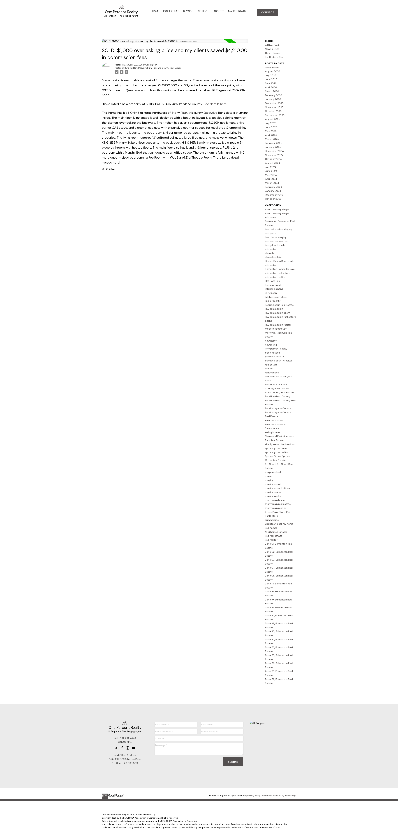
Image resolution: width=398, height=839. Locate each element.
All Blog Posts (272, 45)
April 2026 (271, 87)
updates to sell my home (279, 523)
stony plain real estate (278, 504)
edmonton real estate (277, 273)
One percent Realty (276, 348)
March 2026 (272, 91)
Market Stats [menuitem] (237, 11)
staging (269, 480)
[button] (267, 12)
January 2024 (273, 190)
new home (271, 340)
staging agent (273, 484)
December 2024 (274, 151)
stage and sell (273, 472)
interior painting (274, 289)
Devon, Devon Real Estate (279, 261)
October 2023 (273, 198)
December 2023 (274, 195)
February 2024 (273, 187)
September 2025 (275, 115)
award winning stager (277, 209)
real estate (271, 364)
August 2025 (272, 119)
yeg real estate (273, 535)
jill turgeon (271, 293)
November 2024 (274, 155)
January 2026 (273, 99)
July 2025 (270, 123)
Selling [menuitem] (202, 11)
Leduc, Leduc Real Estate (279, 305)
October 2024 (273, 159)
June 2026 (271, 79)
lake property (272, 300)
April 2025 (271, 135)
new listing (271, 344)
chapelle (270, 253)
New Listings (272, 49)
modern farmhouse (276, 328)
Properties (170, 11)
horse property (274, 285)
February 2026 (273, 95)
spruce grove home (276, 448)
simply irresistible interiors (280, 444)
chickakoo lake (273, 257)
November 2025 (274, 107)
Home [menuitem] (155, 11)
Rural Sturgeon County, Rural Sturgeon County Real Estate (278, 412)
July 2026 (270, 75)
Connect (267, 12)
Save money (272, 428)
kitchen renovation (276, 297)
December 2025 (274, 103)
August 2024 (272, 163)
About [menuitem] (218, 11)
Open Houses (272, 53)
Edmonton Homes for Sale (280, 269)
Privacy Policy (253, 795)
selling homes (272, 432)
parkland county (274, 356)
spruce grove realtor (277, 452)
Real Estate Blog (274, 57)
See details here (215, 104)
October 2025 (273, 111)
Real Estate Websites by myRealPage (279, 795)
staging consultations (277, 488)
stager (269, 476)
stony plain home (275, 500)
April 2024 (271, 178)
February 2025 (273, 143)
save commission (274, 420)
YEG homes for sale (276, 532)
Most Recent (272, 67)
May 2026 (271, 83)
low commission (274, 308)
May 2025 (271, 131)
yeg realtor (271, 539)
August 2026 (272, 71)
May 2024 (271, 175)
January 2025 (273, 147)
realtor (269, 368)
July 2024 (270, 167)
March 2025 (272, 139)
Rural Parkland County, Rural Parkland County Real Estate (153, 68)
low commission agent (277, 312)
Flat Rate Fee (272, 281)
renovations (272, 372)
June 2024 (271, 171)
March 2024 (272, 183)
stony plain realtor (275, 508)
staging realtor (273, 492)
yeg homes (271, 528)
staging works (273, 496)
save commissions (275, 424)
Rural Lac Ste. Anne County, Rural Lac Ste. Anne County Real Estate (279, 388)
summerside (272, 520)
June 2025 (271, 127)
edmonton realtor (275, 277)
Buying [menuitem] (187, 11)
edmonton (271, 265)
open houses (272, 352)
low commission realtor (278, 324)
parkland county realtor (278, 360)
